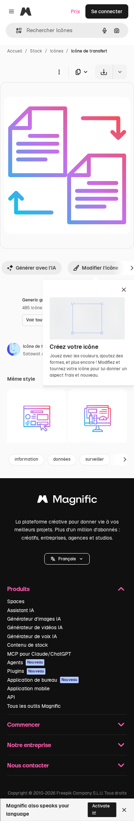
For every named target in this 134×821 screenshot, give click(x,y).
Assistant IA (20, 610)
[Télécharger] (104, 72)
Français (67, 559)
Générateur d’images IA (34, 619)
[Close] (124, 810)
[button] (67, 559)
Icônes (56, 51)
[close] (124, 290)
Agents (25, 662)
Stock (36, 51)
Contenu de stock (27, 645)
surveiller (94, 459)
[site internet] (36, 418)
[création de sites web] (97, 418)
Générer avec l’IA (36, 268)
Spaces (15, 601)
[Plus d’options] (59, 72)
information (26, 459)
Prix (75, 11)
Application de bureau (42, 680)
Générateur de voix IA (32, 636)
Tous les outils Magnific (34, 706)
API (11, 697)
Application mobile (28, 688)
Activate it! (101, 809)
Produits (18, 588)
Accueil (14, 51)
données (61, 459)
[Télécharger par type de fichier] (82, 72)
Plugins (25, 671)
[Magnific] (67, 500)
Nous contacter (28, 765)
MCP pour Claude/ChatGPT (39, 654)
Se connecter (107, 11)
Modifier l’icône (100, 268)
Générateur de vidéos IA (35, 627)
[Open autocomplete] (16, 30)
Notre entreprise (29, 745)
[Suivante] (124, 459)
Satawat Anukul (39, 354)
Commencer (23, 724)
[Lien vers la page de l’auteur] (13, 350)
